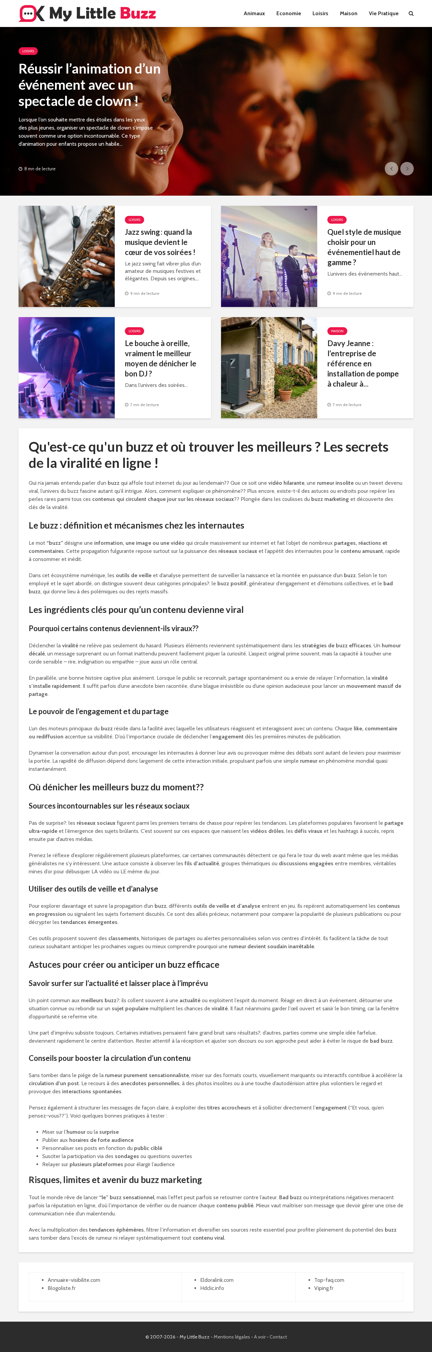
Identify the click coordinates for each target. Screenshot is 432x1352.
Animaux (254, 13)
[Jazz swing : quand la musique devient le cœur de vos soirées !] (67, 256)
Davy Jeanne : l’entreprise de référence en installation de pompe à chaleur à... (363, 363)
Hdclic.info (212, 1288)
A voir (260, 1337)
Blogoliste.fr (62, 1288)
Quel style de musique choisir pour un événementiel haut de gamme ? (364, 247)
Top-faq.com (329, 1280)
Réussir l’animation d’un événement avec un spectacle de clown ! (90, 84)
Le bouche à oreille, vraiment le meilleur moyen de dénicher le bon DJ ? (160, 358)
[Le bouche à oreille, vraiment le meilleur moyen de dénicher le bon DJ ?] (67, 367)
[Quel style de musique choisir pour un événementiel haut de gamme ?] (269, 256)
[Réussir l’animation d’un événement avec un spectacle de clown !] (216, 111)
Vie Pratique (384, 13)
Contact (278, 1337)
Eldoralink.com (217, 1280)
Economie (288, 13)
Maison (348, 13)
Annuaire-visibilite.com (74, 1280)
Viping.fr (323, 1288)
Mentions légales (232, 1337)
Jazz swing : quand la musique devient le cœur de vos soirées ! (160, 242)
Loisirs (320, 13)
